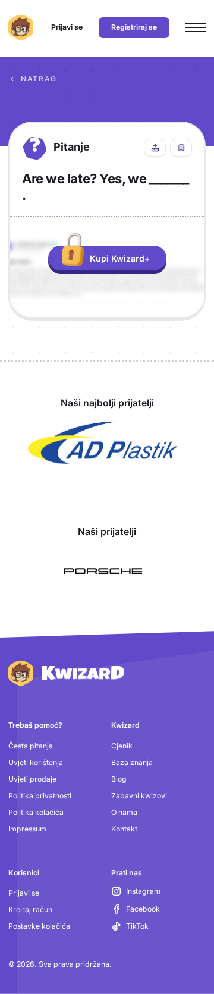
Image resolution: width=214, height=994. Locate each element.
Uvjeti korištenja (35, 762)
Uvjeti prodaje (32, 779)
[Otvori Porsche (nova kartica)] (102, 571)
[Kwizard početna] (20, 27)
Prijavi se (23, 892)
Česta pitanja (30, 745)
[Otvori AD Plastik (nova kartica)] (102, 443)
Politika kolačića (36, 812)
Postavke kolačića (39, 926)
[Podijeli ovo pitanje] (155, 148)
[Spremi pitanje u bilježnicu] (181, 148)
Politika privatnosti (39, 795)
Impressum (27, 828)
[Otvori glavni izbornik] (195, 27)
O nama (124, 812)
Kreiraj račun (30, 909)
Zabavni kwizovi (139, 795)
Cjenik (122, 745)
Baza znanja (132, 762)
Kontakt (124, 828)
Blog (119, 779)
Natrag (39, 78)
